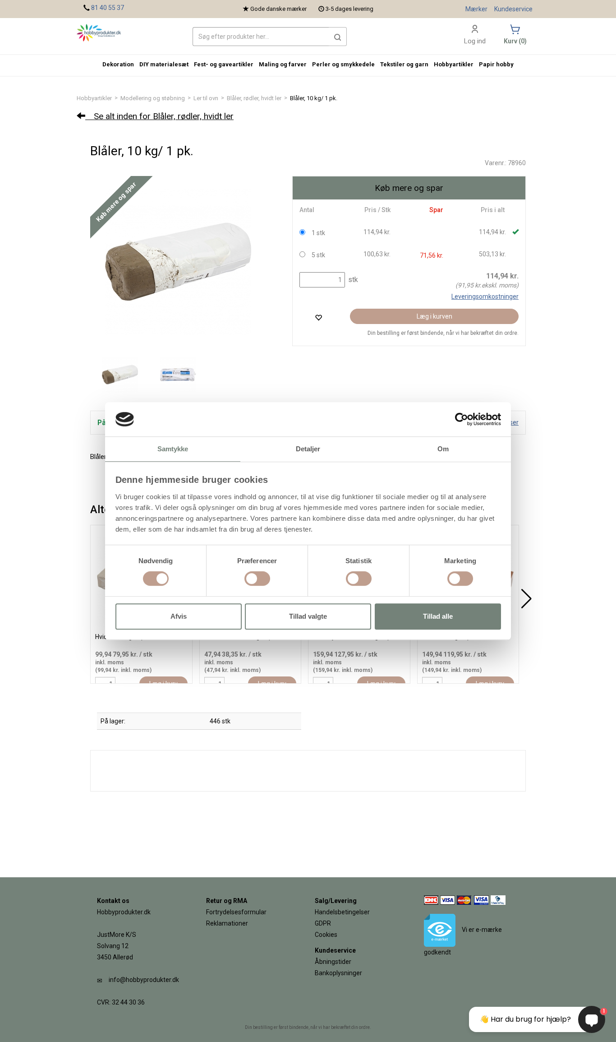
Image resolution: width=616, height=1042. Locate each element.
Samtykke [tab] (172, 449)
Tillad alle (438, 616)
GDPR (323, 923)
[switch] (257, 578)
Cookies (326, 934)
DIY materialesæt (163, 64)
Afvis (178, 616)
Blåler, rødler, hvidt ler (254, 98)
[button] (338, 36)
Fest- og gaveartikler (223, 64)
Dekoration (118, 64)
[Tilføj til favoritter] (318, 317)
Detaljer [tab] (308, 449)
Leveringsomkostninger (485, 296)
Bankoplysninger (338, 973)
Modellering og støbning (152, 98)
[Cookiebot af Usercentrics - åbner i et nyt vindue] (461, 419)
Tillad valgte (308, 616)
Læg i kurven (434, 316)
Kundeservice (513, 9)
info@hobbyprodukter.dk (144, 979)
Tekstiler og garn (404, 64)
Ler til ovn (205, 98)
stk (352, 279)
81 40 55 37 (107, 7)
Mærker (476, 9)
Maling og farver (283, 64)
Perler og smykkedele (343, 64)
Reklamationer (227, 923)
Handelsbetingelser (342, 912)
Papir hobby (496, 64)
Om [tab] (443, 449)
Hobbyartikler (94, 98)
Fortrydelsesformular (236, 912)
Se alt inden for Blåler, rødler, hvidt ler (159, 116)
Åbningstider (333, 961)
